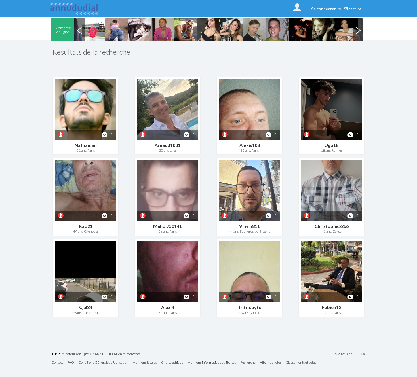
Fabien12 (331, 307)
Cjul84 (85, 307)
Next (358, 29)
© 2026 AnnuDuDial (350, 354)
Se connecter (323, 8)
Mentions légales (144, 363)
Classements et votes (301, 363)
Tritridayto (250, 307)
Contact (57, 363)
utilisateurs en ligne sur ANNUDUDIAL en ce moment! (95, 354)
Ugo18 (331, 145)
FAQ (70, 363)
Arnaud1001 (167, 145)
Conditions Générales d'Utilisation (103, 363)
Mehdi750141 (167, 226)
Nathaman (86, 145)
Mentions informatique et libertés (212, 363)
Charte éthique (172, 363)
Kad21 (85, 226)
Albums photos (270, 363)
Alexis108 (249, 145)
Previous (79, 29)
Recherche (248, 363)
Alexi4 (167, 307)
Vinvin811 (249, 226)
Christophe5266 (332, 226)
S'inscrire (352, 8)
